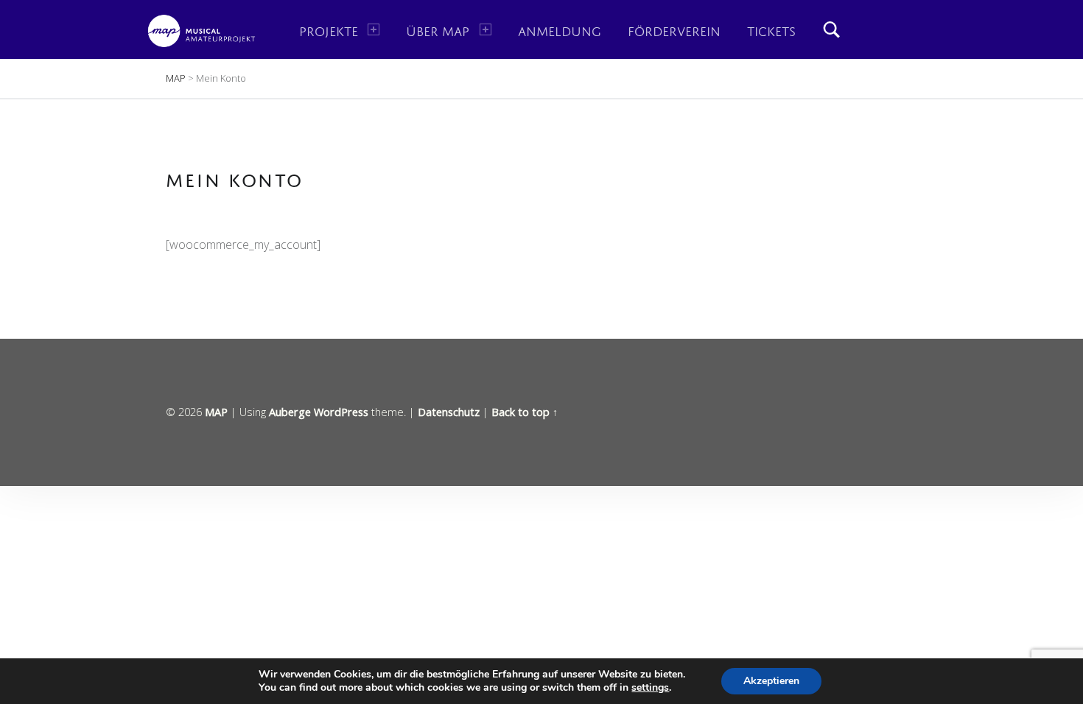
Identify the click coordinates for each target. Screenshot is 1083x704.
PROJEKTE (328, 29)
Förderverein (674, 29)
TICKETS (771, 29)
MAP (216, 412)
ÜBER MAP (437, 29)
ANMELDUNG (559, 29)
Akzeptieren (771, 681)
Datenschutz (449, 412)
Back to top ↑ (524, 412)
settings (650, 687)
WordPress (341, 412)
